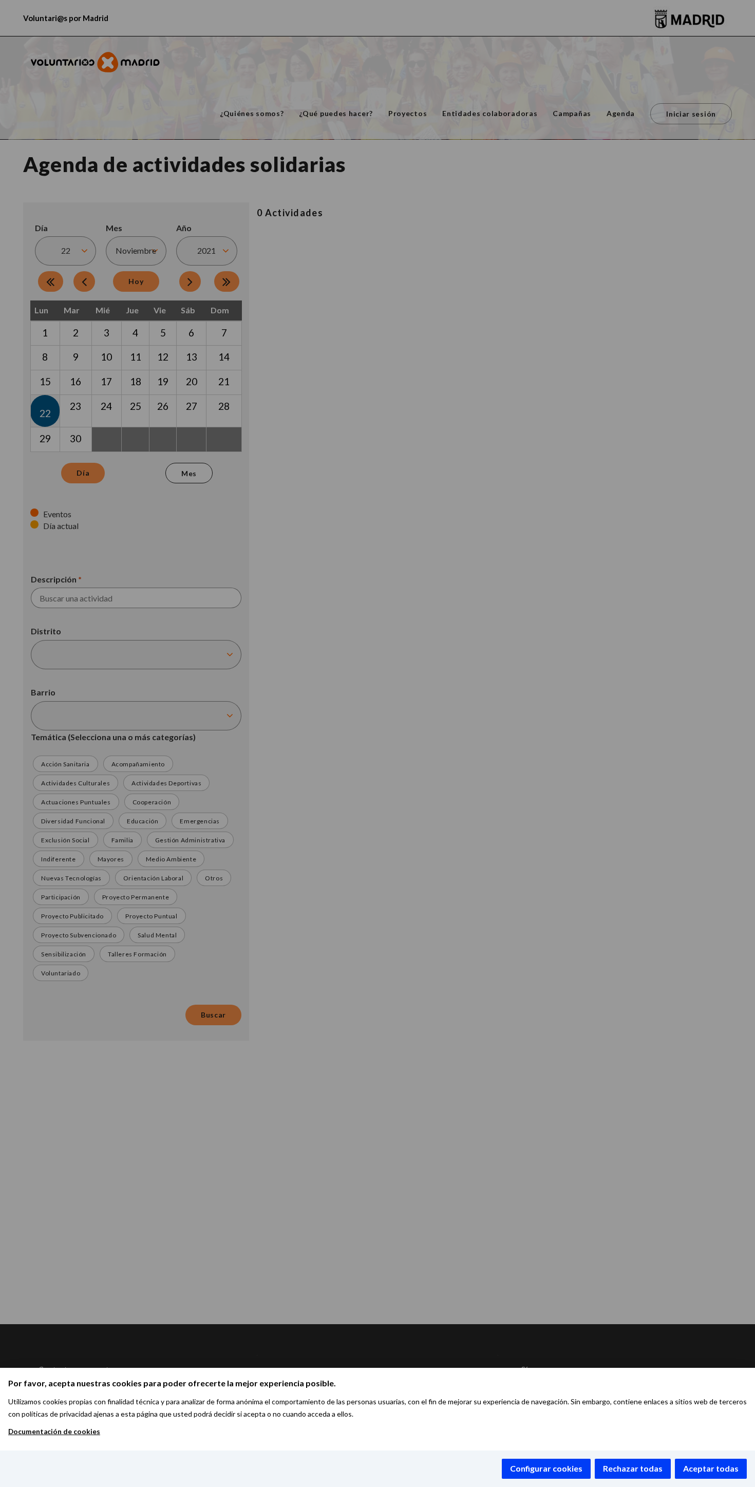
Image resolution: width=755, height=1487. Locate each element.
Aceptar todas (711, 1468)
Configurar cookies (546, 1468)
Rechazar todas (633, 1468)
